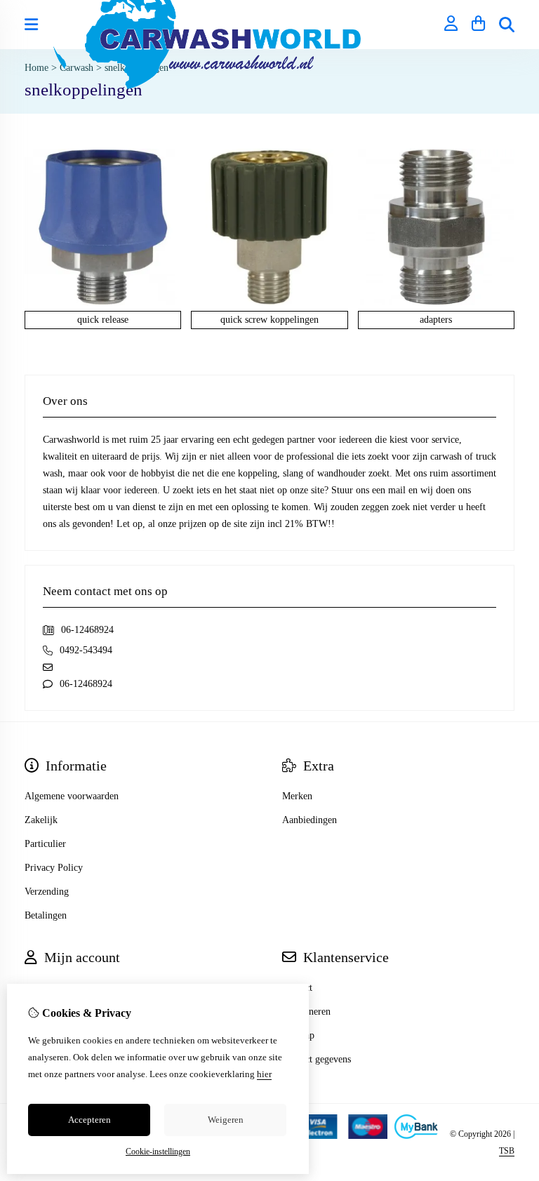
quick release (102, 319)
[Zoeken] (506, 24)
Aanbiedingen (309, 820)
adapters (436, 319)
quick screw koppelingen (269, 319)
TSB (506, 1151)
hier (264, 1074)
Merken (297, 796)
